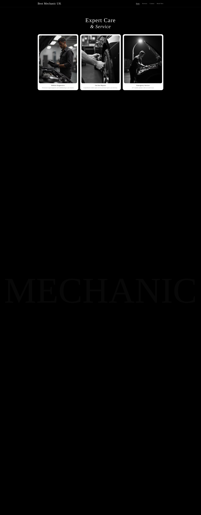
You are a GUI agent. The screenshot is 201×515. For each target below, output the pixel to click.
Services (144, 3)
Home (138, 3)
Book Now (160, 3)
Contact (152, 3)
